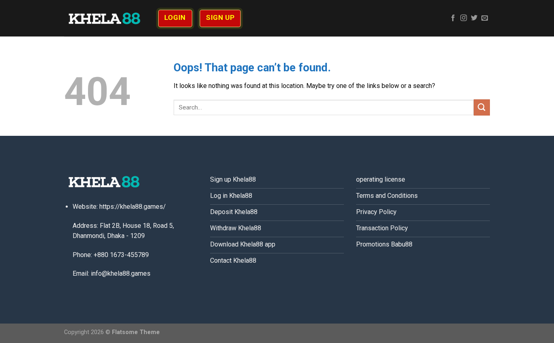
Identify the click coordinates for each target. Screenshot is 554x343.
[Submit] (482, 107)
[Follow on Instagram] (463, 18)
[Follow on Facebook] (453, 18)
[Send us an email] (484, 18)
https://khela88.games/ (132, 206)
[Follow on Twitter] (474, 18)
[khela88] (104, 18)
